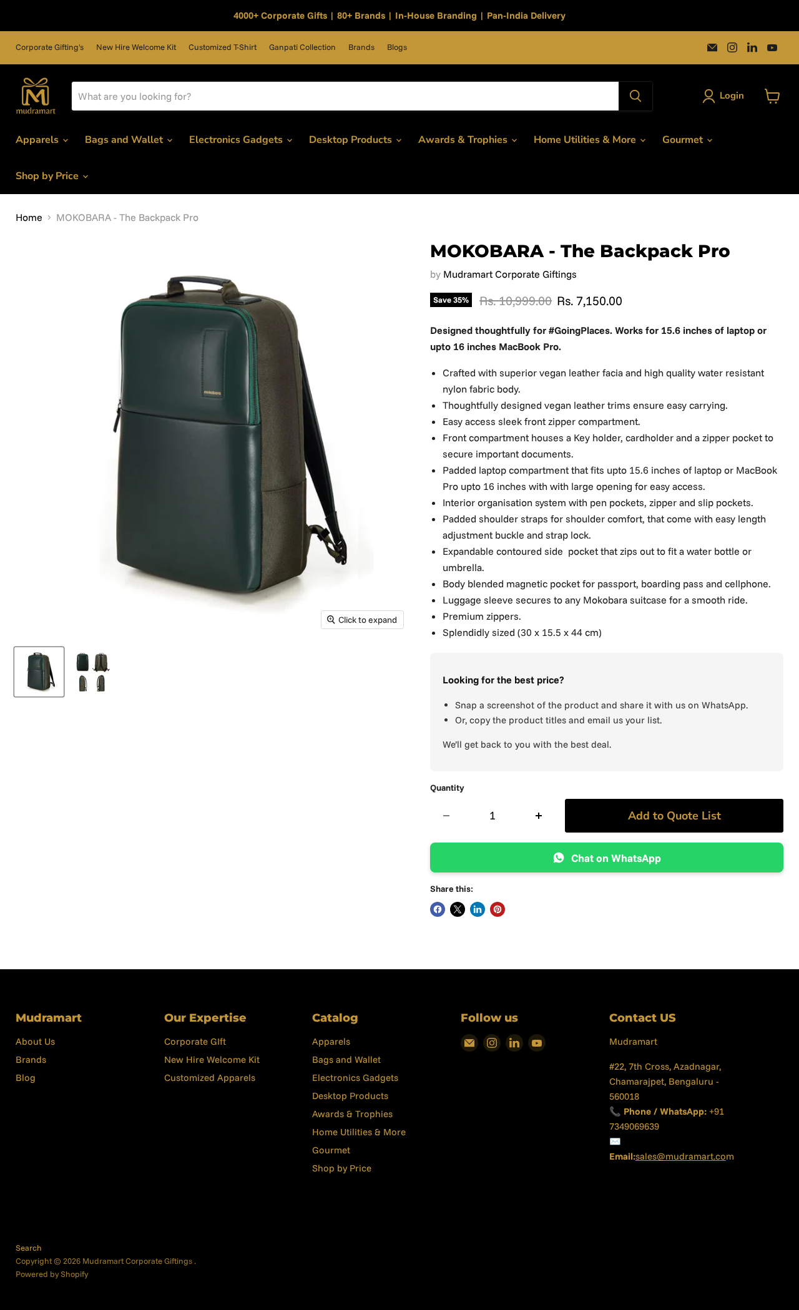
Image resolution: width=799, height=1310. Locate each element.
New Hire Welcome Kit (136, 47)
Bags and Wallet (125, 140)
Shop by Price (48, 176)
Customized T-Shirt (223, 47)
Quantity (447, 788)
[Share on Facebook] (437, 909)
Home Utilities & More (586, 140)
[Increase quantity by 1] (539, 816)
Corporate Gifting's (50, 47)
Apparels (38, 140)
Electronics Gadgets (237, 140)
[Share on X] (457, 909)
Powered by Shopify (52, 1274)
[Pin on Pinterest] (497, 909)
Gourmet (683, 140)
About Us (35, 1041)
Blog (26, 1077)
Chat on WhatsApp (616, 857)
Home (29, 217)
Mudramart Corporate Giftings (510, 274)
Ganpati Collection (302, 47)
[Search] (635, 96)
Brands (361, 47)
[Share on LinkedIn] (477, 909)
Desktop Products (352, 140)
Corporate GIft (195, 1041)
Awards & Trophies (464, 140)
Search (29, 1248)
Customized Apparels (209, 1077)
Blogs (397, 47)
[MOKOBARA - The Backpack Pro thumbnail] (39, 672)
